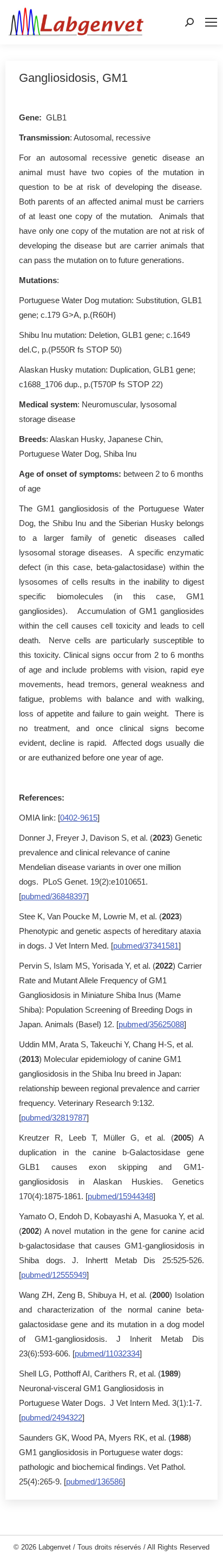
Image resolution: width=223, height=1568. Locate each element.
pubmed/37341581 (146, 945)
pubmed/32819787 (54, 1117)
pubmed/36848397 (54, 896)
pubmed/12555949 (54, 1274)
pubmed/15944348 (120, 1196)
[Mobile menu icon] (211, 22)
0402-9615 (78, 817)
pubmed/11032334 (107, 1353)
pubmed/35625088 (151, 1024)
